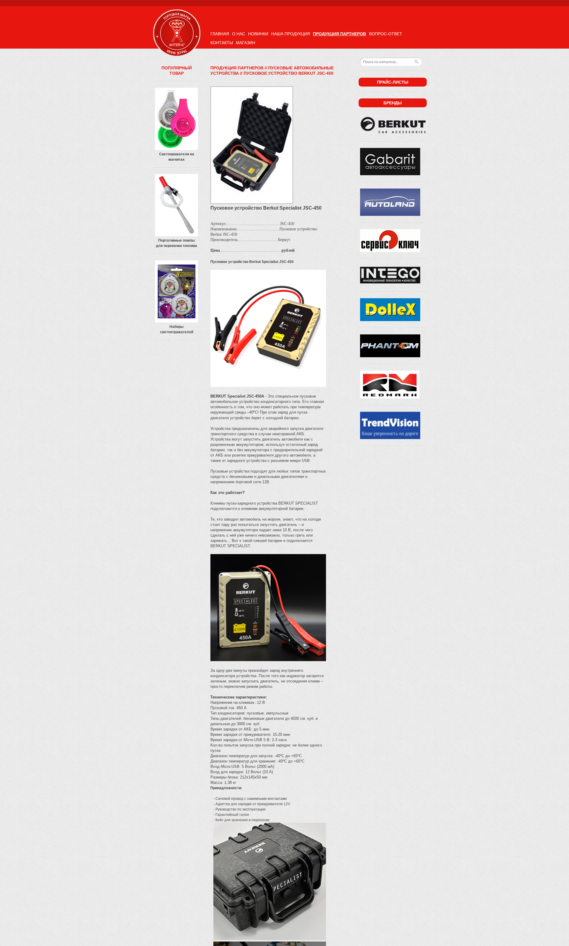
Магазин (245, 42)
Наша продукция (290, 33)
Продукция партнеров (339, 33)
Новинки (258, 33)
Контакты (221, 42)
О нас (238, 33)
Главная (219, 33)
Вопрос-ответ (385, 33)
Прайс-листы (392, 82)
